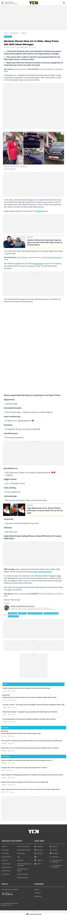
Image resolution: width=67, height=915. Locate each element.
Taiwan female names (51, 613)
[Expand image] (62, 132)
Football (5, 721)
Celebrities (24, 33)
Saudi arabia (12, 613)
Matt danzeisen (13, 616)
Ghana (39, 211)
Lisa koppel (22, 613)
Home (6, 33)
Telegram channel (53, 257)
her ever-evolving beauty (41, 571)
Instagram (38, 263)
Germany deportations (35, 613)
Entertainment (14, 33)
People (4, 691)
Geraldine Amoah (24, 47)
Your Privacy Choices (35, 914)
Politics (5, 700)
